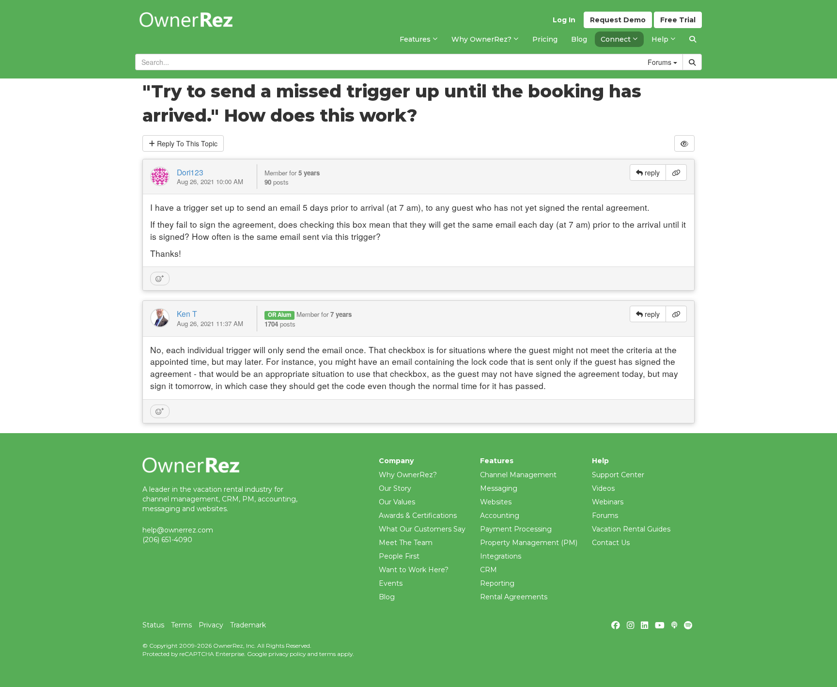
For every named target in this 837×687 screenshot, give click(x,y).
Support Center (618, 474)
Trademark (248, 625)
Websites (496, 502)
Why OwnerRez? (408, 474)
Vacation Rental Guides (631, 529)
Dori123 (190, 172)
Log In (564, 20)
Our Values (397, 502)
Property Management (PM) (528, 542)
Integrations (500, 556)
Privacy (211, 625)
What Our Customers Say (422, 529)
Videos (603, 488)
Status (153, 625)
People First (399, 556)
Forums (605, 515)
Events (391, 583)
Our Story (395, 488)
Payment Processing (516, 529)
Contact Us (611, 542)
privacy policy (287, 653)
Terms (181, 625)
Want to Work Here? (414, 569)
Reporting (497, 583)
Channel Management (518, 474)
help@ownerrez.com (177, 530)
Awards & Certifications (418, 515)
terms (327, 653)
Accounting (499, 515)
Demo (618, 20)
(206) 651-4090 (167, 539)
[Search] (692, 39)
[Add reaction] (160, 278)
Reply (186, 143)
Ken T (187, 313)
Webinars (607, 502)
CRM (488, 569)
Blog (387, 597)
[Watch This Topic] (684, 143)
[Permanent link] (676, 172)
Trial (678, 20)
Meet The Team (406, 542)
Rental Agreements (513, 597)
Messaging (498, 488)
